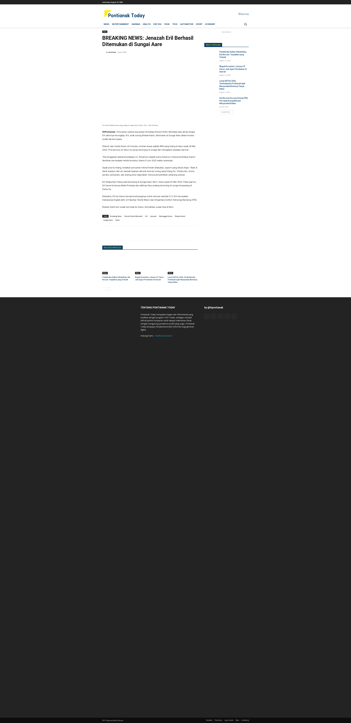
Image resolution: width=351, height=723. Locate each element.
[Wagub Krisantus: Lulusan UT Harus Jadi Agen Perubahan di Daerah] (150, 263)
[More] (130, 233)
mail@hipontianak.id (163, 335)
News (105, 32)
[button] (245, 24)
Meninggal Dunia (165, 216)
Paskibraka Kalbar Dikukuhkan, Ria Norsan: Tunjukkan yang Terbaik (233, 54)
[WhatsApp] (117, 233)
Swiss (117, 220)
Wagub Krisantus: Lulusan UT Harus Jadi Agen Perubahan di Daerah (233, 69)
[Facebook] (231, 2)
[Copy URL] (124, 233)
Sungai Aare (108, 220)
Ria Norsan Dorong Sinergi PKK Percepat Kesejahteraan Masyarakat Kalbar (233, 100)
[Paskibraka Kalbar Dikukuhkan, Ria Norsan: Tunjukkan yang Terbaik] (117, 263)
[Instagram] (235, 2)
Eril (146, 216)
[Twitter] (243, 2)
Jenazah (153, 216)
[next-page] (108, 289)
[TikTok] (239, 2)
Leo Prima (112, 52)
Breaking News (116, 216)
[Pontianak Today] (124, 14)
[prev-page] (104, 289)
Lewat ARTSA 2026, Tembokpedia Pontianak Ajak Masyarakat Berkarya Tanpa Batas (182, 279)
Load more (225, 112)
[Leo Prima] (104, 52)
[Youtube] (247, 2)
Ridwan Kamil (180, 216)
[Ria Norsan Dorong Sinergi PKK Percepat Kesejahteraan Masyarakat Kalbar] (211, 101)
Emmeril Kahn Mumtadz (133, 216)
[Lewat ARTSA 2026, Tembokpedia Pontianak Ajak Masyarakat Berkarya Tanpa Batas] (183, 263)
